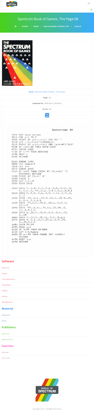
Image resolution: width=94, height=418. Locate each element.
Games (4, 273)
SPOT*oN (6, 358)
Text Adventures (8, 279)
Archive (25, 26)
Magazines (6, 315)
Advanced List (7, 339)
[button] (91, 10)
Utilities (5, 290)
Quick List (5, 268)
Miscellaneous (7, 302)
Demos (4, 296)
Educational (6, 285)
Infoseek (5, 352)
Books (36, 26)
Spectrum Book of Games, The (56, 26)
